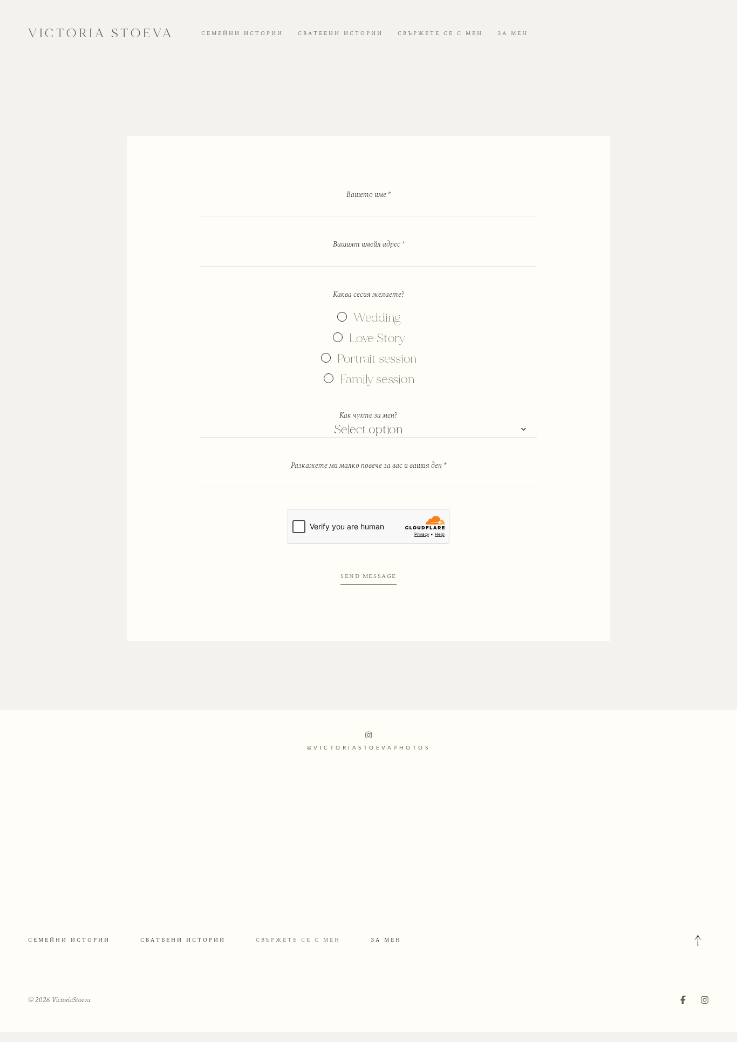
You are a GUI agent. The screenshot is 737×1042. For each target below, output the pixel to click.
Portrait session (377, 358)
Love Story (377, 338)
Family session (377, 379)
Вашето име (368, 194)
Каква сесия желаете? (369, 294)
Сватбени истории (340, 34)
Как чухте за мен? (368, 415)
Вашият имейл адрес (369, 244)
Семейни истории (242, 34)
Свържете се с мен (440, 34)
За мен (512, 34)
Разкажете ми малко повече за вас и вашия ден (368, 465)
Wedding (377, 317)
